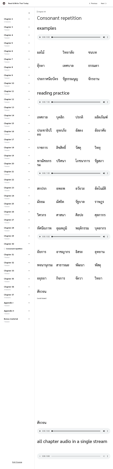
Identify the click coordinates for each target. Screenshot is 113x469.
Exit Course (17, 462)
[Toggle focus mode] (17, 13)
